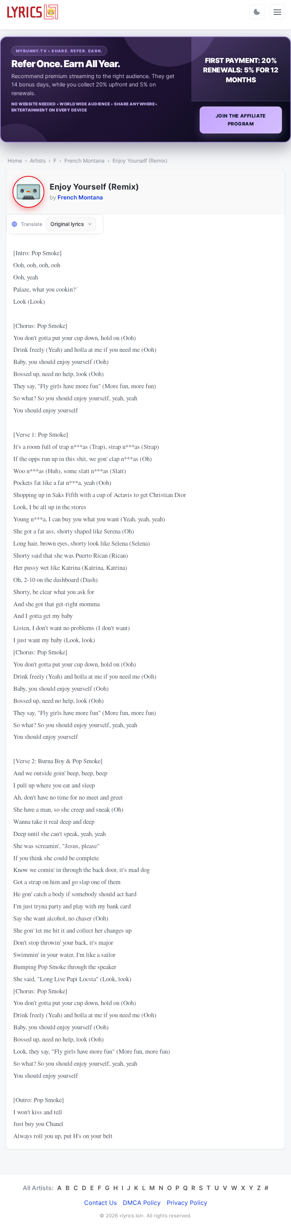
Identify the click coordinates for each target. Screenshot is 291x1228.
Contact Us (100, 1202)
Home (15, 160)
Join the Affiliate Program (241, 120)
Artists (37, 160)
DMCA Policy (142, 1202)
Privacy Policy (187, 1202)
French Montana (84, 160)
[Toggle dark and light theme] (256, 11)
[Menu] (277, 11)
